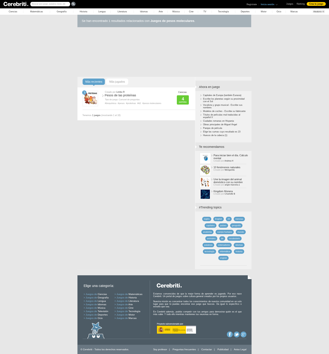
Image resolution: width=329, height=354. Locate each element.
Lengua (102, 11)
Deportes (245, 11)
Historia (83, 11)
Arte (161, 11)
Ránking (301, 4)
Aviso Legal (240, 349)
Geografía (61, 11)
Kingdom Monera (223, 191)
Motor (263, 11)
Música (176, 11)
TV (204, 11)
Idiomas (144, 11)
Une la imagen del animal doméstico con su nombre (228, 181)
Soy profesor (160, 349)
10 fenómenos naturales (227, 167)
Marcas (294, 11)
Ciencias (13, 11)
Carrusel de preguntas (129, 99)
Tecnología (223, 11)
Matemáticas (36, 11)
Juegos (289, 4)
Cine (191, 11)
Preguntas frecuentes (184, 349)
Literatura (122, 11)
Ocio (279, 11)
